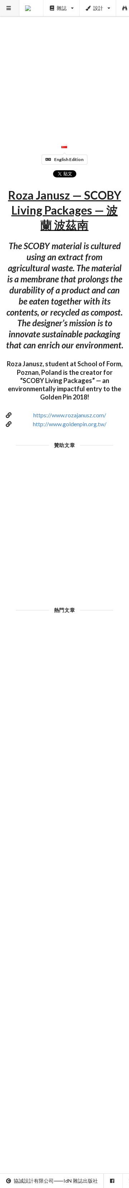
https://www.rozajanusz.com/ (69, 415)
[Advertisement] (64, 64)
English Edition (68, 159)
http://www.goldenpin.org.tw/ (69, 424)
